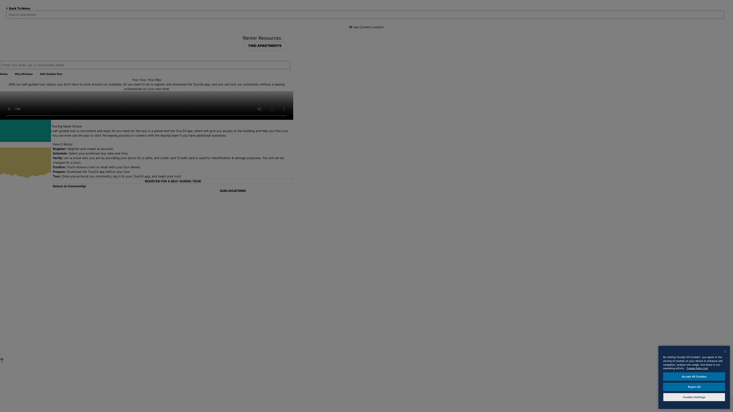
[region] (694, 377)
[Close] (725, 351)
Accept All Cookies (694, 376)
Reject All (694, 386)
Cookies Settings (694, 397)
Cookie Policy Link (697, 368)
